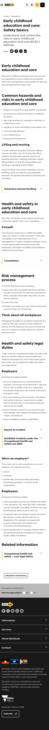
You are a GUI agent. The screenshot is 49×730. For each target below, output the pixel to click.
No (35, 593)
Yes (27, 593)
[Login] (42, 5)
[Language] (27, 5)
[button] (2, 5)
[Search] (37, 5)
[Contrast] (32, 5)
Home (6, 16)
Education (15, 16)
